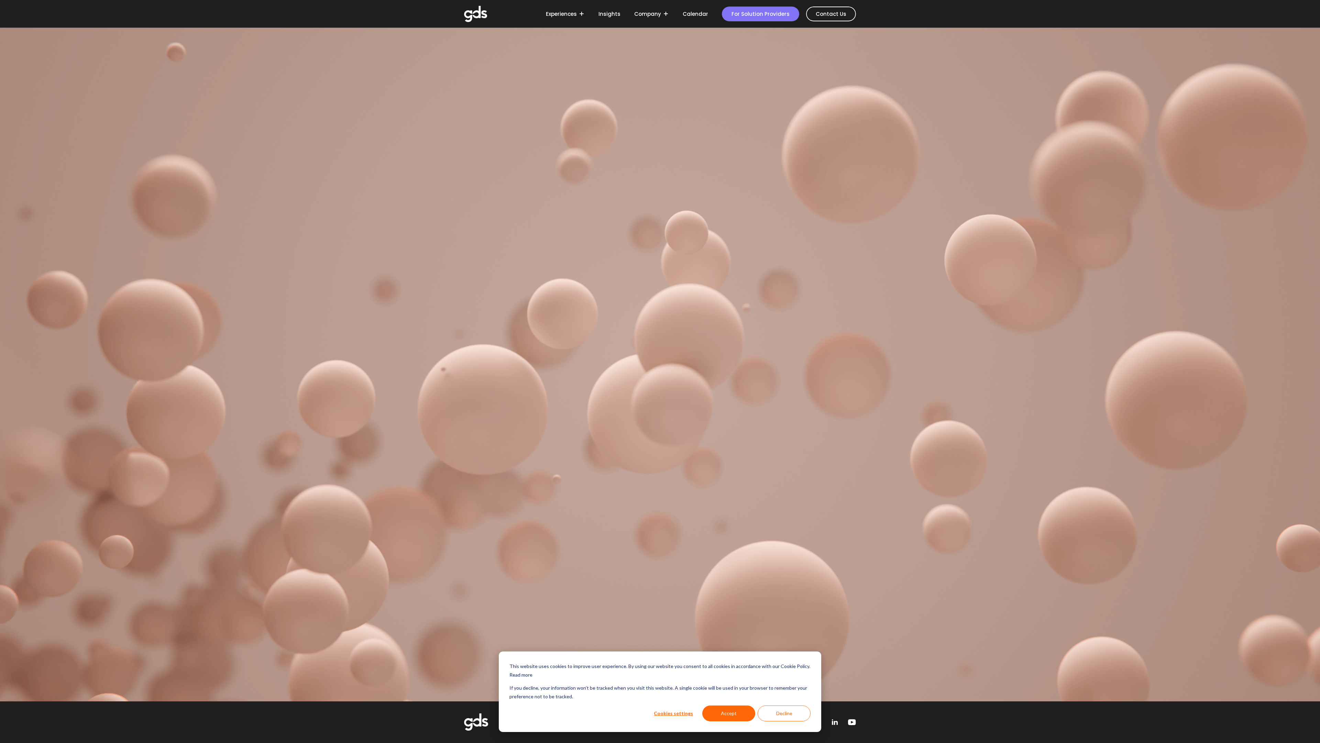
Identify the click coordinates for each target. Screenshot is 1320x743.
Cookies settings (673, 713)
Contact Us (831, 14)
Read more (520, 675)
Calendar (695, 14)
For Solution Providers (761, 14)
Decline (784, 713)
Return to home (660, 413)
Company (647, 14)
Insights (609, 14)
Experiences (561, 14)
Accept (729, 713)
